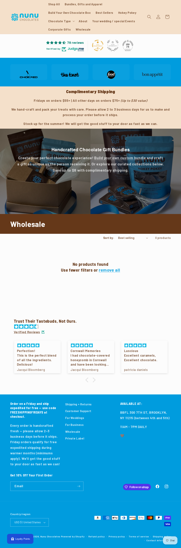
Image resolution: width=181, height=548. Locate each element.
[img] (92, 326)
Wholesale (72, 431)
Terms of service (139, 536)
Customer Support (78, 411)
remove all (109, 269)
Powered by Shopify (73, 536)
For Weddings (74, 418)
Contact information (158, 540)
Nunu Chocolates (50, 536)
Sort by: (108, 237)
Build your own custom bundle (120, 158)
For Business (74, 424)
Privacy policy (117, 536)
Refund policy (96, 536)
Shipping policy (162, 536)
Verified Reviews (27, 332)
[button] (61, 21)
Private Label (74, 438)
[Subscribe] (78, 486)
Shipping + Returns (78, 404)
